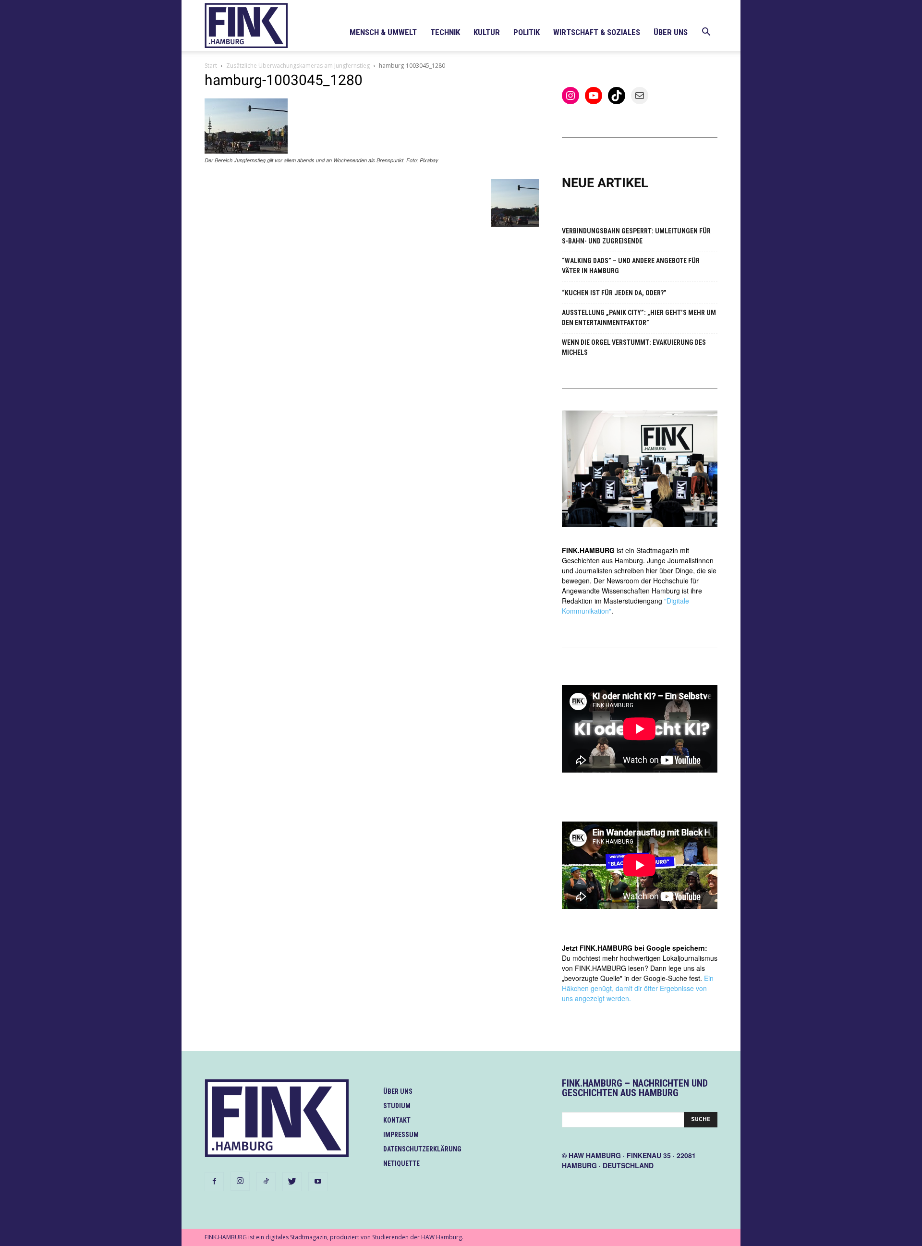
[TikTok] (266, 1181)
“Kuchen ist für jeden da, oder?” (614, 293)
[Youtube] (318, 1181)
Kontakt (397, 1120)
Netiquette (401, 1163)
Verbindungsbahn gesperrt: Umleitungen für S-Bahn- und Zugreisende (636, 236)
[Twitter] (292, 1181)
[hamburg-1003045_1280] (246, 151)
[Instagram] (240, 1181)
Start (211, 65)
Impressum (401, 1134)
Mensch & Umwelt (383, 32)
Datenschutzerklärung (422, 1149)
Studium (397, 1106)
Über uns (671, 32)
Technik (445, 32)
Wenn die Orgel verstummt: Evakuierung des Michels (634, 347)
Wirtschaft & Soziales (596, 32)
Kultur (486, 32)
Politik (526, 32)
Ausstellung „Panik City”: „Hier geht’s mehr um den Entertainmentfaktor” (639, 318)
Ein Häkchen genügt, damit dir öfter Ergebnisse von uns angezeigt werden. (638, 988)
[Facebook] (214, 1181)
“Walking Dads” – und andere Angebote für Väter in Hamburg (631, 266)
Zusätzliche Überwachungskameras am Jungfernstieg (298, 65)
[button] (705, 32)
